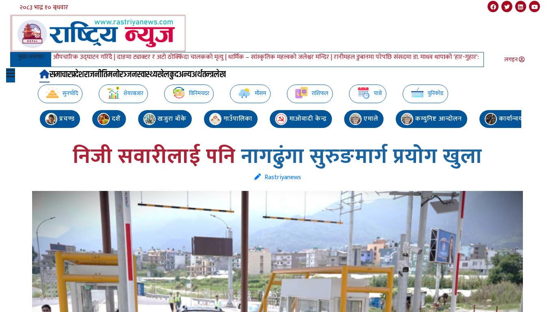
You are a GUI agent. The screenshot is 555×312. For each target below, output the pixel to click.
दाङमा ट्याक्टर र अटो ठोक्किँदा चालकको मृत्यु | (159, 57)
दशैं (115, 118)
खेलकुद (167, 75)
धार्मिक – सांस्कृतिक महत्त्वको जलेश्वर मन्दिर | (267, 57)
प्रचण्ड (66, 118)
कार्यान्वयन (512, 118)
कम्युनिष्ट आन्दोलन (437, 118)
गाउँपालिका (236, 118)
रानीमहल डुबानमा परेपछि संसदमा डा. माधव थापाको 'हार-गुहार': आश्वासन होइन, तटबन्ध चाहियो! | (431, 57)
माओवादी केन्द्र (307, 118)
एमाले (370, 118)
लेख (220, 75)
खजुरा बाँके (171, 118)
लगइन (511, 59)
